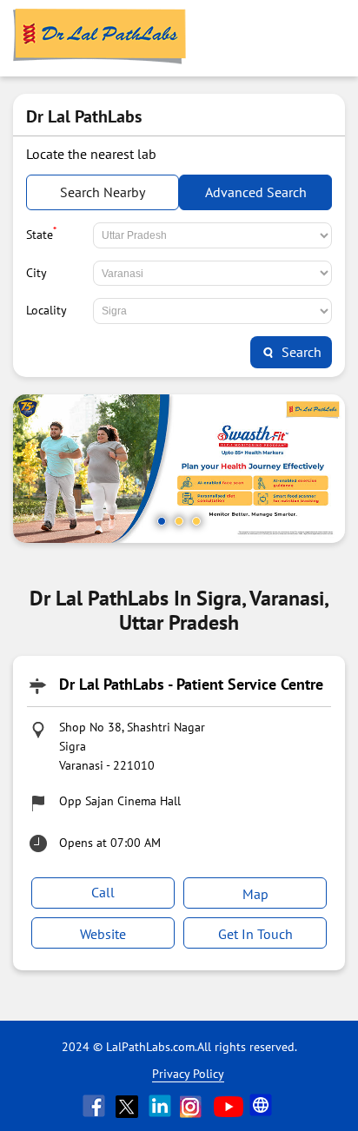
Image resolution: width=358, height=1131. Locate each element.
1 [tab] (161, 521)
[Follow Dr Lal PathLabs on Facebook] (95, 1106)
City (36, 273)
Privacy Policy (188, 1073)
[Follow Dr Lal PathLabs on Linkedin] (161, 1106)
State (41, 232)
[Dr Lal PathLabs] (100, 38)
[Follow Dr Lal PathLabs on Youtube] (228, 1106)
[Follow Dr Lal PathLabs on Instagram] (194, 1106)
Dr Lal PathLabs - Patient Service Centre (191, 684)
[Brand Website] (262, 1106)
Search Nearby (102, 192)
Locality (46, 310)
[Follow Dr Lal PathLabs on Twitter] (128, 1106)
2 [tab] (179, 521)
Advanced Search (256, 192)
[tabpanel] (179, 468)
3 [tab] (196, 521)
